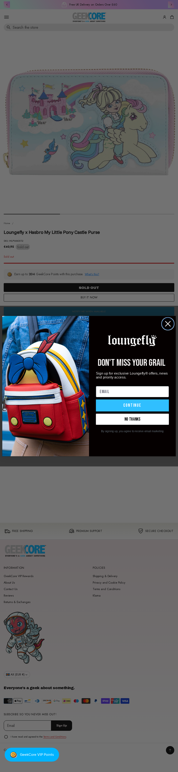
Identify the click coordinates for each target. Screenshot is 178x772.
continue (132, 405)
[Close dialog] (168, 324)
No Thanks (132, 419)
